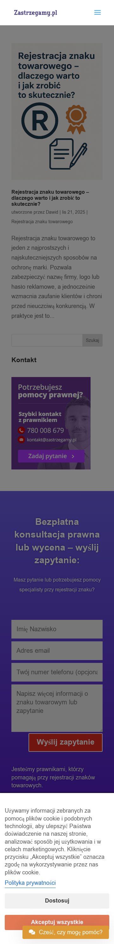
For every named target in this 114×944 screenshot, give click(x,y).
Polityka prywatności (30, 883)
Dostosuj (57, 901)
